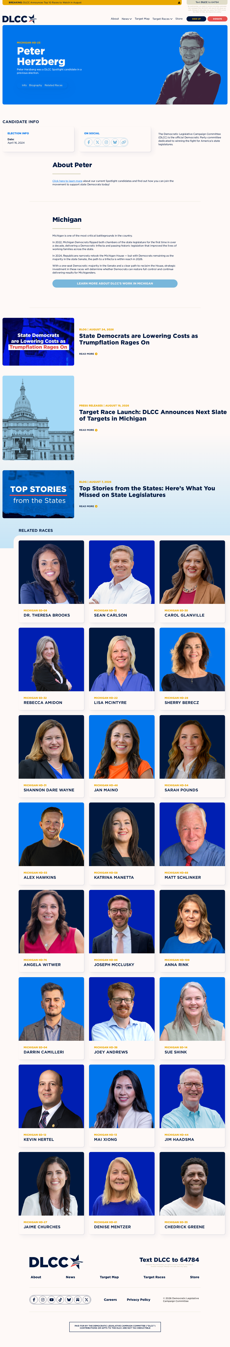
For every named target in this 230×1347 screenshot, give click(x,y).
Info (24, 85)
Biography (35, 85)
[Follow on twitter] (97, 142)
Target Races (160, 18)
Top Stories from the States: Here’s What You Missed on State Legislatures (147, 491)
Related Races (53, 85)
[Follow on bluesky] (115, 142)
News (125, 18)
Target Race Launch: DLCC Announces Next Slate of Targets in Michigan (153, 415)
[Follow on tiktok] (60, 1299)
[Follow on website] (124, 142)
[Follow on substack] (78, 1299)
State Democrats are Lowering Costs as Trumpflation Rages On (138, 339)
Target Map (142, 18)
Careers (110, 1300)
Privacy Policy (138, 1300)
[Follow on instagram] (106, 142)
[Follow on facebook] (88, 142)
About (115, 18)
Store (179, 18)
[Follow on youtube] (51, 1299)
